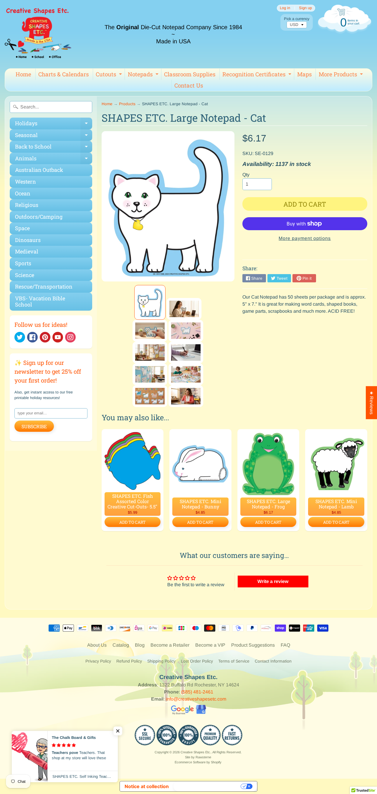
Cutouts (109, 75)
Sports (23, 263)
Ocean (22, 193)
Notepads (144, 75)
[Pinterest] (45, 337)
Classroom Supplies (189, 74)
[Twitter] (19, 337)
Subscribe (34, 426)
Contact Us (188, 85)
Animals (53, 159)
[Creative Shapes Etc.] (38, 34)
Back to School (53, 148)
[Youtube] (57, 337)
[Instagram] (70, 337)
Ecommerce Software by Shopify (198, 762)
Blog (140, 645)
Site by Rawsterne (198, 757)
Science (24, 275)
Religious (26, 204)
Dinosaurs (28, 239)
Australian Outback (39, 169)
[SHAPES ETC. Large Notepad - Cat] (150, 302)
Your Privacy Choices (207, 786)
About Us (97, 645)
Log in (285, 8)
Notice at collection (147, 786)
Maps (304, 74)
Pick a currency (296, 19)
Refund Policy (129, 661)
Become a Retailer (170, 645)
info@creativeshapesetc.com (196, 698)
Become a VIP (210, 645)
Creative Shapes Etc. (196, 752)
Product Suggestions (253, 645)
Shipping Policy (161, 661)
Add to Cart (132, 522)
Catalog (121, 645)
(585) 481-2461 (197, 691)
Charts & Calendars (63, 74)
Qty (245, 174)
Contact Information (273, 661)
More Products (341, 75)
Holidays (53, 124)
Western (25, 181)
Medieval (26, 251)
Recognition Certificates (257, 75)
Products (127, 104)
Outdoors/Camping (38, 216)
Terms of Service (233, 661)
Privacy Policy (98, 661)
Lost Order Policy (197, 661)
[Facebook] (32, 337)
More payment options (305, 238)
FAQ (285, 645)
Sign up (305, 8)
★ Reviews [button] (371, 402)
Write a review (272, 581)
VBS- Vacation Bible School (40, 301)
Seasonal (53, 136)
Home (23, 74)
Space (22, 228)
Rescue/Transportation (43, 286)
